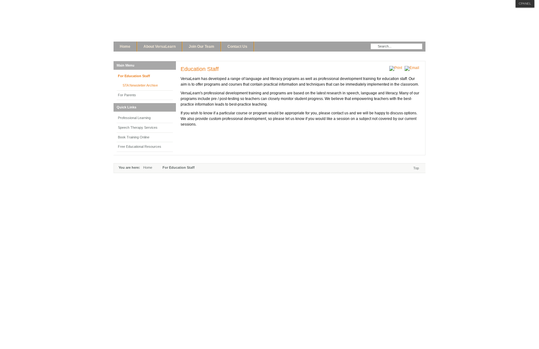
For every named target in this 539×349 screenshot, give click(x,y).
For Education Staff (134, 76)
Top (416, 168)
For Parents (127, 95)
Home (147, 167)
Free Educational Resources (139, 146)
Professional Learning (134, 118)
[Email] (413, 68)
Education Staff (200, 69)
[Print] (396, 68)
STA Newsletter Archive (140, 85)
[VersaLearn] (192, 24)
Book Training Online (133, 137)
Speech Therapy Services (138, 127)
